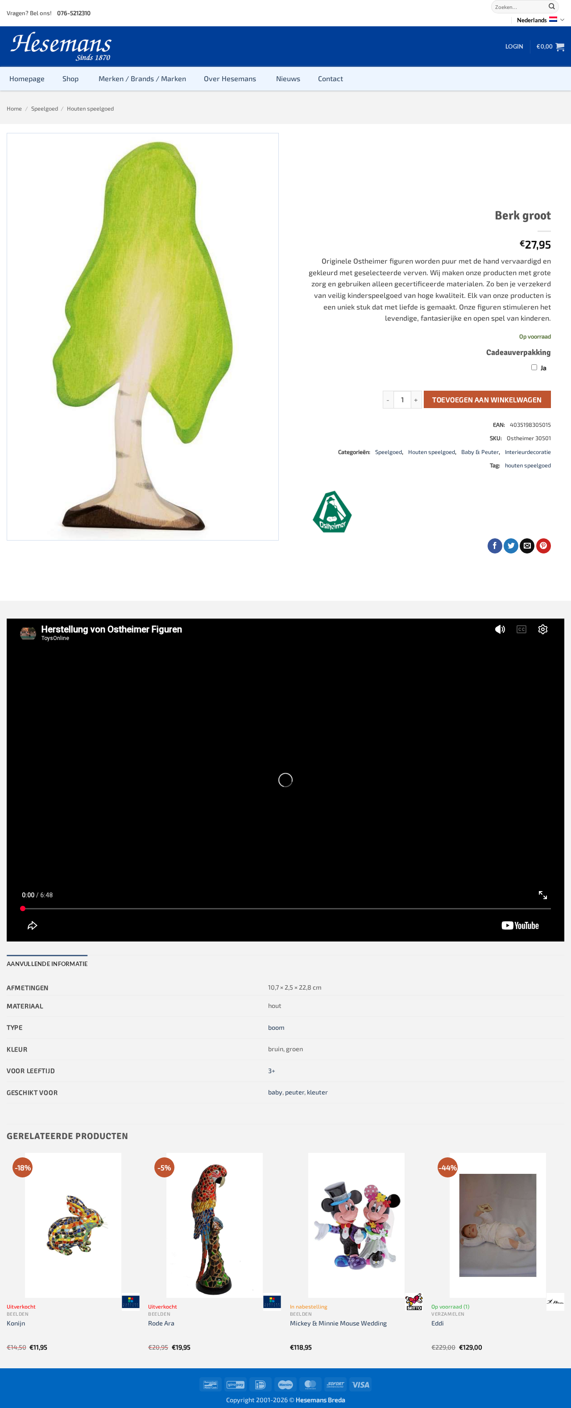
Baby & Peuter (480, 451)
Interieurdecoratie (528, 451)
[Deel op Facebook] (495, 545)
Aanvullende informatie (47, 963)
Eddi (437, 1323)
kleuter (317, 1092)
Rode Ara (161, 1323)
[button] (514, 46)
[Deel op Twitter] (511, 545)
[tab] (47, 964)
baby (275, 1092)
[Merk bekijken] (131, 1302)
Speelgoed (44, 108)
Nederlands (532, 20)
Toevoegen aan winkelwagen (487, 399)
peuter (294, 1092)
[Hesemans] (61, 46)
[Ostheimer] (333, 511)
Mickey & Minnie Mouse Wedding (338, 1323)
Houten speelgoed (90, 108)
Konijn (16, 1323)
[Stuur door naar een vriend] (527, 545)
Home (14, 108)
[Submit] (552, 6)
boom (276, 1027)
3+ (271, 1070)
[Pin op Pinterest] (543, 545)
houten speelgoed (528, 465)
